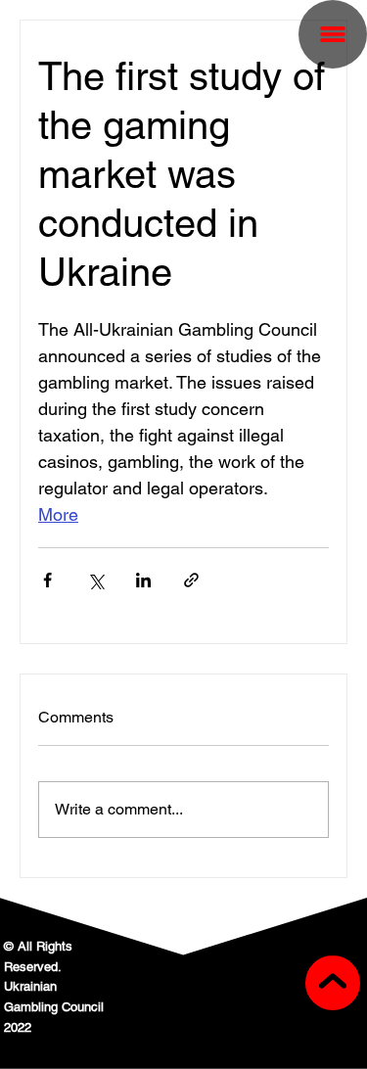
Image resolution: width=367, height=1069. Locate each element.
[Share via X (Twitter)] (95, 580)
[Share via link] (191, 580)
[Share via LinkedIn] (143, 580)
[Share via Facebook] (47, 580)
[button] (332, 34)
